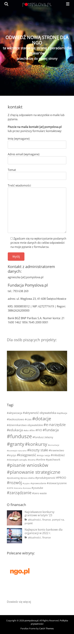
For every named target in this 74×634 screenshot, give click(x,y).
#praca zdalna (27, 477)
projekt (29, 523)
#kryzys (11, 455)
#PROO (61, 478)
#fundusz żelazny (43, 437)
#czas (28, 419)
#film (32, 430)
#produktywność (45, 477)
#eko (26, 430)
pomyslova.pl (31, 620)
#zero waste (39, 493)
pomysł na (58, 519)
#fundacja (51, 430)
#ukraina (18, 488)
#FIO (38, 430)
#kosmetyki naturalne (17, 450)
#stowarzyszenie (57, 483)
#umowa (27, 488)
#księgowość (26, 455)
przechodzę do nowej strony (37, 58)
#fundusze (19, 436)
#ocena (31, 459)
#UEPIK (10, 488)
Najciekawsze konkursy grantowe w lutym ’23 (39, 513)
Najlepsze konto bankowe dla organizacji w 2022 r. (43, 531)
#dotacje (41, 418)
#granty (15, 444)
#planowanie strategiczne (33, 472)
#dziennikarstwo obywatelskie (25, 425)
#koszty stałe (37, 450)
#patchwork (53, 459)
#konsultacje (53, 445)
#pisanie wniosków (27, 465)
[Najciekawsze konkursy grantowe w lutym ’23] (14, 518)
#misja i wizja (43, 455)
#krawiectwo (56, 450)
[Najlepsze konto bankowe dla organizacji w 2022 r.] (14, 535)
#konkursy (36, 444)
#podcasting (13, 477)
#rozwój (14, 482)
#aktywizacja (14, 413)
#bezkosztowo (15, 419)
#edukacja (15, 430)
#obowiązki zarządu (17, 459)
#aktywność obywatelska (39, 413)
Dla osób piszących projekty (31, 339)
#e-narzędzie (55, 424)
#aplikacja (62, 413)
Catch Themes (46, 628)
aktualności (34, 519)
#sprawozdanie (38, 483)
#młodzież (58, 455)
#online (40, 459)
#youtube (37, 488)
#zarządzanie (19, 492)
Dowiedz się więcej (19, 602)
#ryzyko (26, 483)
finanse (46, 519)
